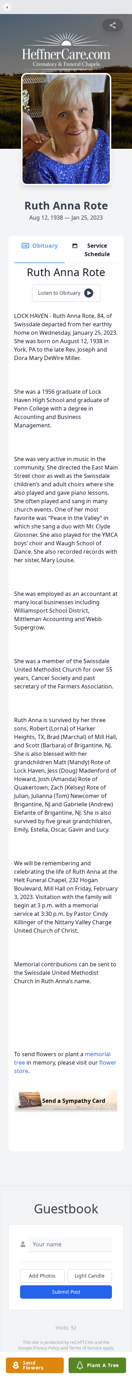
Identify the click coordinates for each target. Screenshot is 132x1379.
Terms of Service (85, 1348)
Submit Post (66, 1291)
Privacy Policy (46, 1348)
